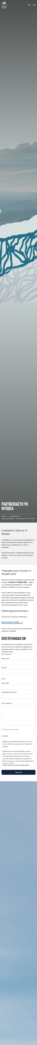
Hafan (4, 516)
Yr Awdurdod (14, 516)
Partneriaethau (8, 518)
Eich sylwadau (7, 703)
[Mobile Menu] (33, 5)
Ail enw (4, 667)
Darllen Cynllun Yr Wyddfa (11, 622)
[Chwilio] (29, 4)
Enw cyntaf (5, 658)
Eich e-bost (5, 683)
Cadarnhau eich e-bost (9, 692)
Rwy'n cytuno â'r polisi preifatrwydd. (16, 765)
